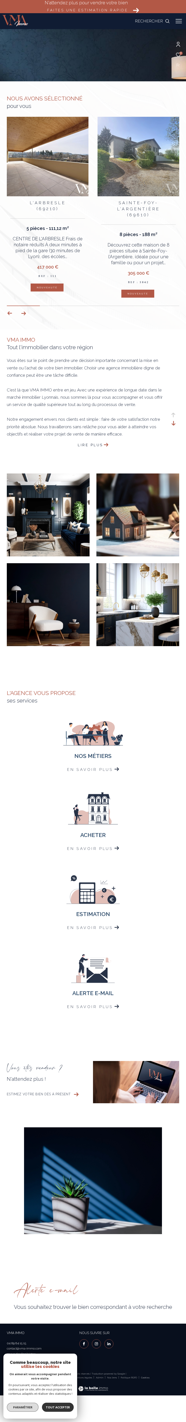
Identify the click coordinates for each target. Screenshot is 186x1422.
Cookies (145, 1377)
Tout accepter (58, 1407)
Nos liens (112, 1377)
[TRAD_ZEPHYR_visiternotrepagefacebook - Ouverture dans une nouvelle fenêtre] (83, 1343)
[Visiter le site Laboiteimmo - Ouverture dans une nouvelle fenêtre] (93, 1386)
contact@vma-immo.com (24, 1348)
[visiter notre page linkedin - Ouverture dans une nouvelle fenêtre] (108, 1343)
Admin (100, 1377)
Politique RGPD (129, 1377)
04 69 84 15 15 (16, 1343)
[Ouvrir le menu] (178, 21)
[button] (23, 313)
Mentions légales (83, 1377)
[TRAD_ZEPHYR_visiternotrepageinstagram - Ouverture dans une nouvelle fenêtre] (96, 1343)
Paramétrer (22, 1407)
